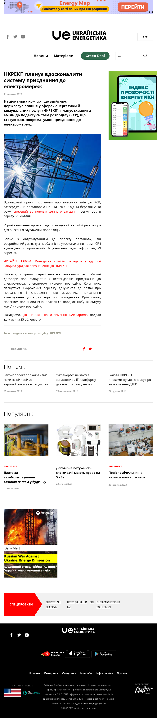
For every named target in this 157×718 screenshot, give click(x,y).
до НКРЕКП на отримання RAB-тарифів (55, 315)
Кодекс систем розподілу (30, 333)
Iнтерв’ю (86, 673)
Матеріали (63, 55)
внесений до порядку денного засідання (45, 211)
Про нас (122, 673)
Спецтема (69, 673)
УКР (145, 36)
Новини (41, 55)
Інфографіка (104, 673)
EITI (92, 602)
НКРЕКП (55, 333)
